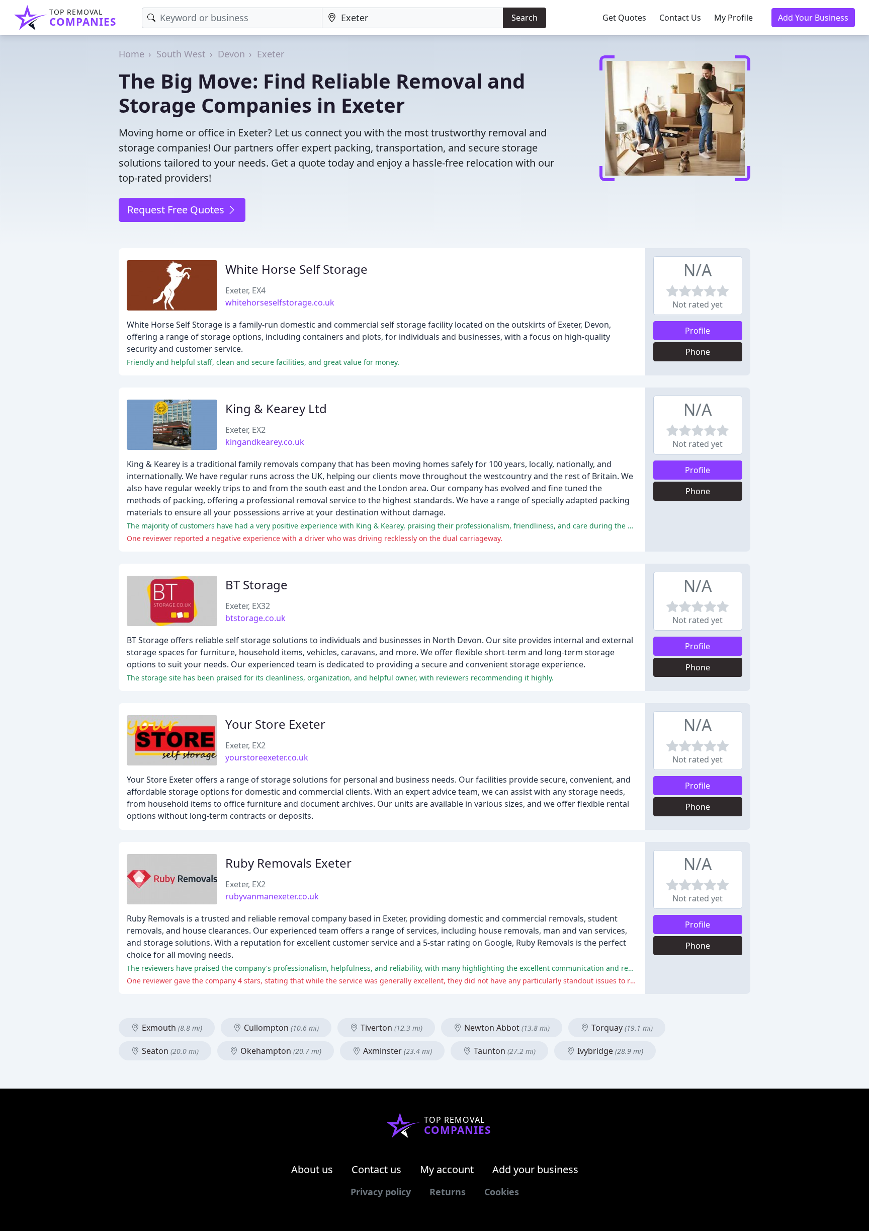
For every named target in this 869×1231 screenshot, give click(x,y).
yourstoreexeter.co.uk (266, 757)
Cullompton (280, 1027)
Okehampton (279, 1050)
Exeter (270, 54)
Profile (697, 330)
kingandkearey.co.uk (264, 441)
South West (181, 54)
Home (131, 54)
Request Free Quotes (177, 209)
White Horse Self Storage (296, 269)
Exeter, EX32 (247, 605)
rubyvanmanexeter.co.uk (272, 896)
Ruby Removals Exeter (288, 863)
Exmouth (171, 1027)
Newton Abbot (506, 1027)
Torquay (621, 1027)
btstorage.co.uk (255, 618)
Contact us (376, 1169)
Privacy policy (381, 1192)
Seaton (169, 1050)
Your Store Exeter (275, 724)
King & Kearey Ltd (276, 408)
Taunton (504, 1050)
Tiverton (390, 1027)
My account (447, 1169)
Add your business (535, 1169)
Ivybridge (609, 1050)
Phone (697, 351)
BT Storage (256, 584)
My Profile (733, 17)
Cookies (501, 1192)
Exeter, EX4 (245, 290)
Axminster (396, 1050)
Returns (447, 1192)
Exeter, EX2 (245, 429)
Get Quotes (624, 17)
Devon (231, 54)
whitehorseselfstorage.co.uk (279, 302)
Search (524, 17)
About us (312, 1169)
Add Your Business (813, 17)
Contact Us (680, 17)
